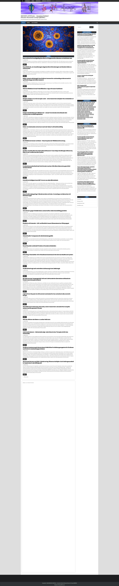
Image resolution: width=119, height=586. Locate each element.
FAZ (86, 107)
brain (90, 102)
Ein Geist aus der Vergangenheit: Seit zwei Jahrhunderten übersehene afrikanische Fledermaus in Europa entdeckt (46, 279)
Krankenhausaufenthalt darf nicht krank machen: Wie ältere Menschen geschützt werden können (46, 166)
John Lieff (83, 110)
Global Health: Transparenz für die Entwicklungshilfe (38, 236)
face (84, 107)
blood (87, 102)
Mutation (86, 113)
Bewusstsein (83, 102)
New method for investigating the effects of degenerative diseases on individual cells (47, 58)
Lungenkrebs (91, 110)
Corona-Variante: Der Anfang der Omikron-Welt (85, 76)
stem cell (87, 115)
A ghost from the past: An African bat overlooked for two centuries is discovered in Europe (46, 294)
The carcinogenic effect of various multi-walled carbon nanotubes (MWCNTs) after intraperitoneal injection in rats (85, 153)
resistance (91, 114)
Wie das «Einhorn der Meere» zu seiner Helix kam (36, 319)
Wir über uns (38, 0)
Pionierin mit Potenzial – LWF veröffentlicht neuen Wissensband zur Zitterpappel (46, 223)
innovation (79, 110)
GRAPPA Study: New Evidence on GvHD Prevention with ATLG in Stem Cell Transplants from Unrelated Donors (86, 46)
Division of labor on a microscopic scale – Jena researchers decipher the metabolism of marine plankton (48, 99)
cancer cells (80, 104)
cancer (93, 102)
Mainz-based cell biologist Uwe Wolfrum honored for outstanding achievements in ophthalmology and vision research (47, 79)
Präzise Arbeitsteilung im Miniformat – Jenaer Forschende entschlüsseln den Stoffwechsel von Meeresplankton (45, 113)
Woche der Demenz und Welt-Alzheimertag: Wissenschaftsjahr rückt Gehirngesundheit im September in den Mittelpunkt (48, 362)
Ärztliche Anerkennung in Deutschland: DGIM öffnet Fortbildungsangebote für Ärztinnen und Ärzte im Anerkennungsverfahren (48, 348)
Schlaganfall (82, 115)
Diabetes (92, 104)
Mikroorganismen (80, 113)
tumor (91, 117)
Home (22, 0)
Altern (79, 102)
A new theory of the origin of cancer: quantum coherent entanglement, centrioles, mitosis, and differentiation (86, 183)
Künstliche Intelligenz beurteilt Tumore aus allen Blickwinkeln (40, 180)
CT (85, 104)
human (84, 108)
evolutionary (80, 107)
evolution (91, 105)
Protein (83, 114)
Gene (81, 108)
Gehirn (79, 108)
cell (83, 104)
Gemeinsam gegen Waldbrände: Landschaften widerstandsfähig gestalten (45, 211)
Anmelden (79, 199)
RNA (78, 115)
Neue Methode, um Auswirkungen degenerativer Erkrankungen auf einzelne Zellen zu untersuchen (47, 67)
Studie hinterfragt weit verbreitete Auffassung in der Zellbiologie (41, 268)
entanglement (82, 105)
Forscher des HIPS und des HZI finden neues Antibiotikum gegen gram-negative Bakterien (85, 61)
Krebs (87, 110)
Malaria (79, 111)
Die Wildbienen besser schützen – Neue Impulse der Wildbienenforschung (44, 141)
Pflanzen (90, 113)
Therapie (88, 117)
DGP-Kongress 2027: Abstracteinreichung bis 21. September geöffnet (86, 87)
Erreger (86, 105)
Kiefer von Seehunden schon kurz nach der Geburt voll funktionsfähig (43, 127)
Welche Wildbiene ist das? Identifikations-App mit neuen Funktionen (42, 89)
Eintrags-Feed (80, 201)
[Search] (97, 22)
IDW (87, 108)
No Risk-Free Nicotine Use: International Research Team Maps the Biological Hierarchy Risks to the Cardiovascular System (48, 151)
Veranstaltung (80, 118)
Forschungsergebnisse (91, 107)
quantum (87, 114)
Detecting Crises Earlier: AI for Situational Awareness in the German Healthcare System (48, 255)
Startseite (23, 22)
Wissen (33, 0)
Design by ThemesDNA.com (59, 584)
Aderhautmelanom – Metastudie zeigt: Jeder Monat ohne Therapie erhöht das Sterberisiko (45, 332)
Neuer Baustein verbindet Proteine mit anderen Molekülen (39, 246)
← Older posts (25, 376)
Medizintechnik (87, 111)
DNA (78, 105)
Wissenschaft (27, 0)
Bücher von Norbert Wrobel (28, 382)
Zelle (84, 118)
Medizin (82, 111)
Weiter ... (24, 64)
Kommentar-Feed (80, 203)
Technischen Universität (81, 117)
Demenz (88, 104)
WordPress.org (80, 205)
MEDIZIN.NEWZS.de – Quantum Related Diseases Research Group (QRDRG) (34, 16)
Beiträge (28, 22)
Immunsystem (91, 108)
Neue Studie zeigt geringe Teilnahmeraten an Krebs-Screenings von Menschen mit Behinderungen (47, 194)
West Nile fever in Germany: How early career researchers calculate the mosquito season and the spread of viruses (46, 307)
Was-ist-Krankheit (35, 22)
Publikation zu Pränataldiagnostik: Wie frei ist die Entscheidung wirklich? (86, 34)
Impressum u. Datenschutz (46, 0)
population (79, 114)
